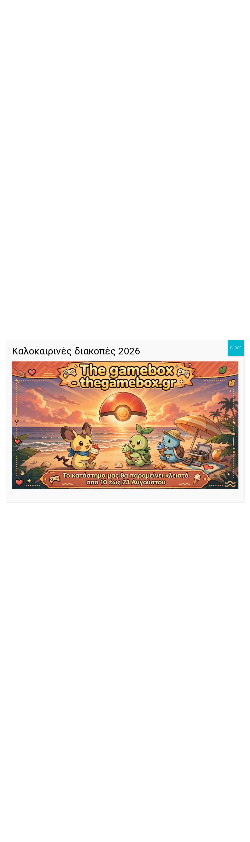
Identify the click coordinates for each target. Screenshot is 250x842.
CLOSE (235, 348)
